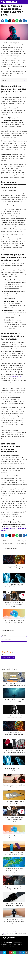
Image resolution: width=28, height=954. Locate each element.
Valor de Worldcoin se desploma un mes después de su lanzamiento (7, 543)
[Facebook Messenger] (6, 20)
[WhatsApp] (16, 20)
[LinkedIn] (24, 20)
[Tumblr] (20, 20)
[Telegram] (23, 952)
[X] (9, 20)
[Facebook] (2, 20)
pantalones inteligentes (15, 376)
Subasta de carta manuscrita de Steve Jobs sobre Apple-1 (21, 543)
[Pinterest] (13, 20)
